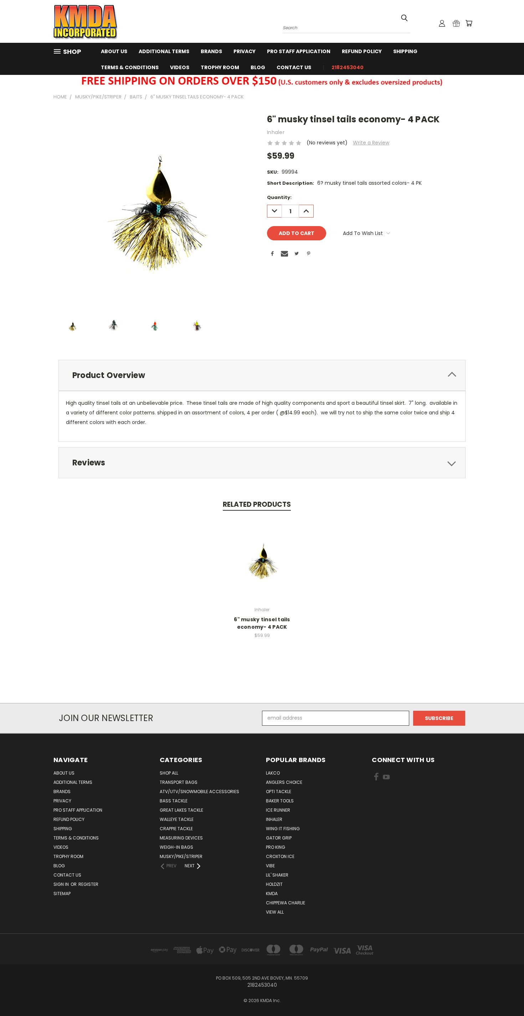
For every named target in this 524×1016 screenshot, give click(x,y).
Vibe (270, 866)
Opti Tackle (278, 791)
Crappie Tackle (176, 829)
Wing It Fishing (283, 829)
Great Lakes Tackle (181, 810)
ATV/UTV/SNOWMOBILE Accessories (199, 791)
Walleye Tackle (177, 819)
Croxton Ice (280, 856)
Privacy (244, 51)
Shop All (169, 773)
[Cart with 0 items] (468, 23)
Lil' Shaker (277, 875)
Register (88, 884)
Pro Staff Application (298, 51)
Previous (505, 993)
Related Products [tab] (257, 504)
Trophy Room (220, 67)
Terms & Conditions (130, 67)
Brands (211, 51)
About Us (114, 51)
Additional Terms (164, 51)
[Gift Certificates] (456, 23)
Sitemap (62, 893)
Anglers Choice (284, 782)
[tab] (262, 375)
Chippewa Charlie (285, 903)
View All (275, 912)
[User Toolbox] (442, 23)
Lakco (273, 773)
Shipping (405, 51)
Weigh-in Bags (176, 847)
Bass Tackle (173, 801)
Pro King (275, 847)
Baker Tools (280, 801)
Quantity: (279, 197)
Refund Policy (362, 51)
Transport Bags (178, 782)
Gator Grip (279, 838)
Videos (179, 67)
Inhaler (274, 819)
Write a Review (371, 142)
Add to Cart (262, 565)
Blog (258, 67)
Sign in (61, 884)
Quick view (262, 552)
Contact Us (294, 67)
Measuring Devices (181, 838)
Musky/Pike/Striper (181, 856)
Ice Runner (278, 810)
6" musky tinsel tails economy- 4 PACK (262, 623)
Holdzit (274, 884)
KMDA (272, 893)
